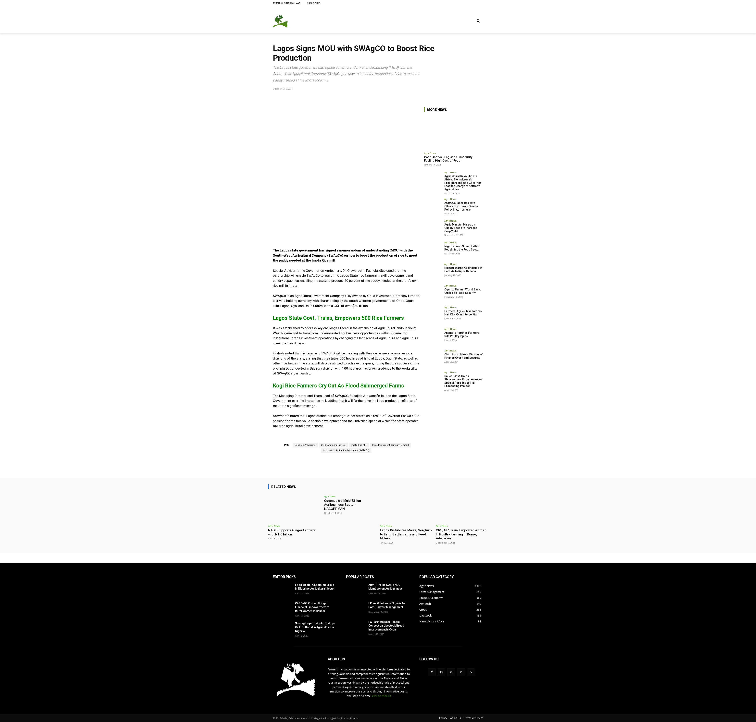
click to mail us (381, 696)
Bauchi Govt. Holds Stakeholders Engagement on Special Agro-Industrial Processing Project (463, 380)
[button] (478, 21)
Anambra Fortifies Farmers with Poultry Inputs (461, 334)
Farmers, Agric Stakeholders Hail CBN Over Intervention (463, 313)
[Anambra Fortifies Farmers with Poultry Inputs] (433, 337)
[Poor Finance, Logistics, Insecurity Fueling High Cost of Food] (453, 132)
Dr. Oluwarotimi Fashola (333, 445)
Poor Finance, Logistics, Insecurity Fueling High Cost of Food (448, 158)
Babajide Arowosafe (305, 445)
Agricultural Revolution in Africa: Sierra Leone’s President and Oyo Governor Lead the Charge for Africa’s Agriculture (462, 183)
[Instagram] (467, 2)
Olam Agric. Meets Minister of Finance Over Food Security (463, 356)
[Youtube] (481, 2)
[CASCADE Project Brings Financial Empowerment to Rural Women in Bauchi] (282, 608)
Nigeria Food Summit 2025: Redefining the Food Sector (462, 248)
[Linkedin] (451, 672)
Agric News (430, 153)
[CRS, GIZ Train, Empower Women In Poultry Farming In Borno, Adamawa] (462, 507)
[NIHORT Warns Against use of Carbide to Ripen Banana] (433, 272)
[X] (472, 2)
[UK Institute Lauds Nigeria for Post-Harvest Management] (355, 608)
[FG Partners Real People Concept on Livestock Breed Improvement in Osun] (355, 626)
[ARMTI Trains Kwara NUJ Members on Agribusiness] (355, 589)
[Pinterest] (461, 672)
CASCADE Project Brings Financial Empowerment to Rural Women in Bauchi (312, 607)
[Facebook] (463, 2)
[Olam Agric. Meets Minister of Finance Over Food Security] (433, 358)
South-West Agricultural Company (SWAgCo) (346, 450)
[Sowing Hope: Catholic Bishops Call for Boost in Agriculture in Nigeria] (282, 628)
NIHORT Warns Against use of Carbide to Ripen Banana (463, 269)
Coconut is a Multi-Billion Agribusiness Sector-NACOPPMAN (342, 505)
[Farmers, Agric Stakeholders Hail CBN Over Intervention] (433, 315)
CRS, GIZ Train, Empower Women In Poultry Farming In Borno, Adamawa (461, 534)
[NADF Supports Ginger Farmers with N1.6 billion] (294, 507)
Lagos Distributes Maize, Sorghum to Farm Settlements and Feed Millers (406, 534)
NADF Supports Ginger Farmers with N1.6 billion (292, 532)
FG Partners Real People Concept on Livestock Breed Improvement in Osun (386, 625)
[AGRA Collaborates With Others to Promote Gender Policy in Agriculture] (433, 207)
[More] (479, 96)
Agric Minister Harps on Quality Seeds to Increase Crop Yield (460, 228)
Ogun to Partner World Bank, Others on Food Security (462, 291)
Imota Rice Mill (359, 445)
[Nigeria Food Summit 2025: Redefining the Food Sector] (433, 250)
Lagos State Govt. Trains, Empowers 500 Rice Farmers (338, 318)
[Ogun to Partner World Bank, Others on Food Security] (433, 293)
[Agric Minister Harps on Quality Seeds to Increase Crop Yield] (433, 228)
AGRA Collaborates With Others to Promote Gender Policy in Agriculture (461, 206)
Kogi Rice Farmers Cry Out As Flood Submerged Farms (338, 386)
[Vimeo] (476, 2)
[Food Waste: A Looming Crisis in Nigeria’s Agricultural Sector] (282, 589)
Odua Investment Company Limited (390, 445)
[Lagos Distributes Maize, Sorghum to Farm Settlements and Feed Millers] (406, 507)
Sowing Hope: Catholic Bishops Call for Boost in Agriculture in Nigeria (315, 627)
